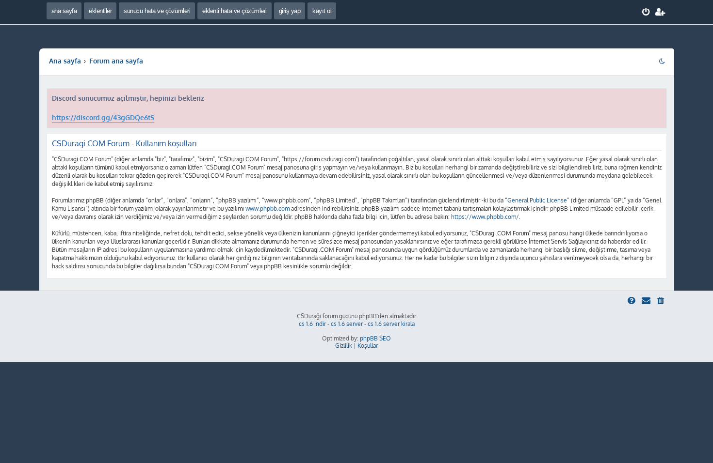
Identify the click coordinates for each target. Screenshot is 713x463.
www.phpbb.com (267, 208)
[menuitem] (646, 12)
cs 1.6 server (347, 323)
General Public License (537, 200)
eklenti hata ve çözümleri (234, 11)
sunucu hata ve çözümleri (157, 11)
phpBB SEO (375, 338)
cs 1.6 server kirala (391, 323)
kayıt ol (321, 11)
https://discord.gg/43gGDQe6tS (103, 117)
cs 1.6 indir (312, 323)
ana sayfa (64, 11)
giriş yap (290, 11)
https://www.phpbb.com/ (485, 216)
